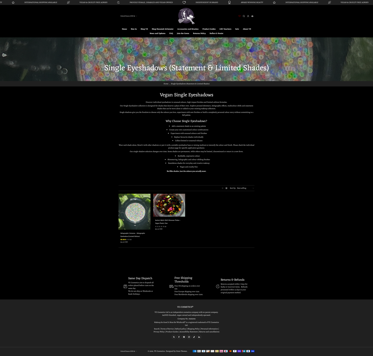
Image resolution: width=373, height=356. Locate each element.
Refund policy (180, 328)
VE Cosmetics (159, 351)
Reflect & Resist (216, 33)
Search (157, 328)
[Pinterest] (184, 337)
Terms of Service (167, 328)
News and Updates (157, 33)
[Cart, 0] (252, 16)
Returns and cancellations (209, 331)
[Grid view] (226, 188)
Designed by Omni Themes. (176, 351)
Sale (237, 29)
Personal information (209, 328)
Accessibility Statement (189, 331)
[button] (186, 307)
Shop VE (144, 29)
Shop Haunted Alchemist (162, 29)
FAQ (171, 33)
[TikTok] (194, 337)
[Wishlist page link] (240, 16)
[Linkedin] (199, 337)
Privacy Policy (159, 331)
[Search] (244, 16)
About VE (247, 29)
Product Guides (209, 29)
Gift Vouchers (225, 29)
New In (134, 29)
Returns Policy (199, 33)
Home (124, 29)
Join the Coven (183, 33)
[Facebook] (179, 337)
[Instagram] (189, 337)
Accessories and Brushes (188, 29)
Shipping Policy (193, 328)
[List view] (222, 188)
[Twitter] (174, 337)
